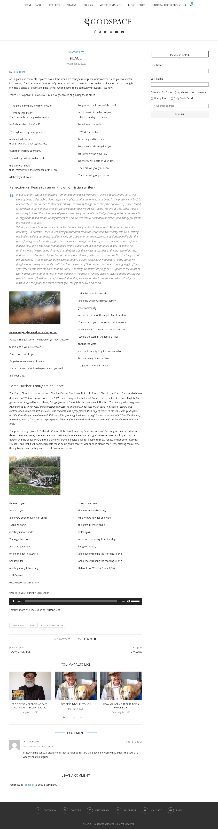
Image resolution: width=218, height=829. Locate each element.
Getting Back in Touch (76, 704)
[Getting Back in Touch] (76, 686)
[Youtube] (116, 32)
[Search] (185, 5)
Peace (32, 625)
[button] (14, 695)
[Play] (13, 601)
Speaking (71, 5)
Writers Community (110, 5)
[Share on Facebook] (84, 638)
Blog (131, 5)
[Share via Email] (95, 638)
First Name (157, 65)
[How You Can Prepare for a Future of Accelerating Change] (121, 686)
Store (142, 5)
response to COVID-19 (52, 625)
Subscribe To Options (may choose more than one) (179, 92)
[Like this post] (81, 638)
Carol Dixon (19, 71)
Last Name (157, 78)
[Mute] (128, 601)
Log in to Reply (134, 742)
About (40, 5)
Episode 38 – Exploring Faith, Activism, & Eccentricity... (30, 706)
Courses (88, 5)
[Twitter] (100, 32)
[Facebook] (95, 32)
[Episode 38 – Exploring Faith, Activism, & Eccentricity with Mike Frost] (30, 686)
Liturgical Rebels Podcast (166, 5)
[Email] (122, 32)
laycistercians (31, 741)
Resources (54, 5)
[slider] (136, 601)
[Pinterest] (111, 32)
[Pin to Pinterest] (91, 638)
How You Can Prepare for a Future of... (121, 706)
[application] (75, 601)
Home (28, 5)
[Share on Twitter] (88, 638)
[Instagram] (105, 32)
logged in (29, 784)
